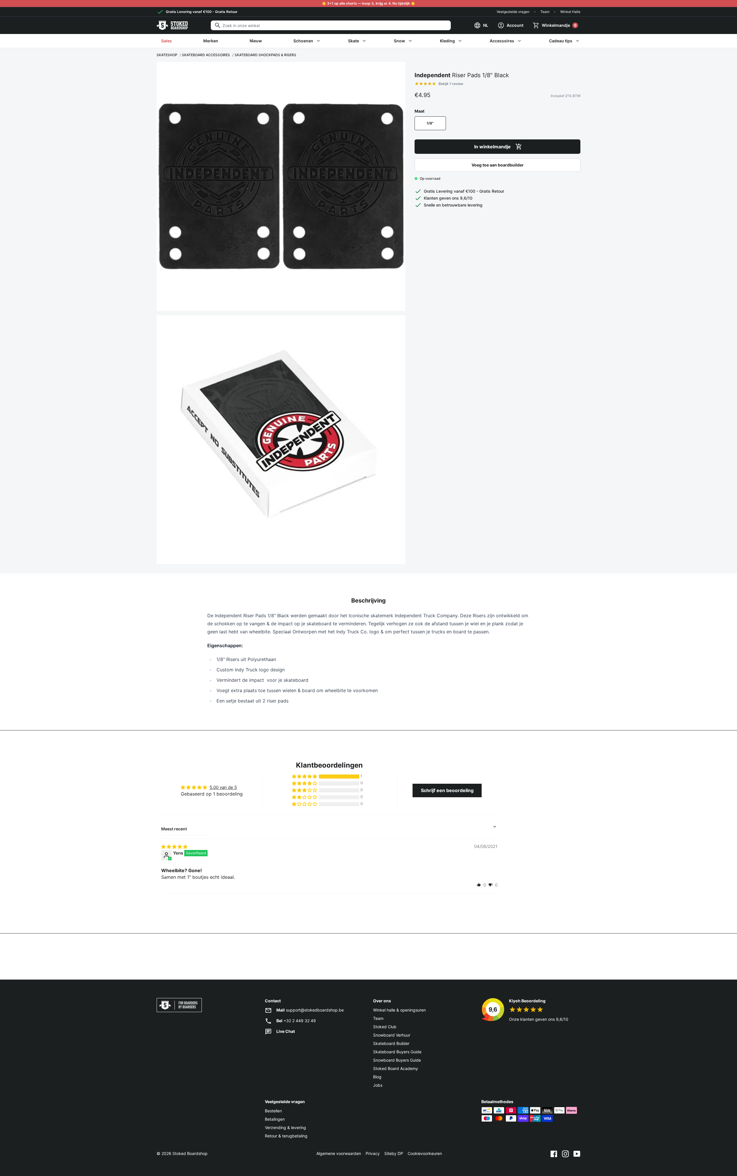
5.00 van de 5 (223, 787)
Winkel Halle (570, 12)
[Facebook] (553, 1154)
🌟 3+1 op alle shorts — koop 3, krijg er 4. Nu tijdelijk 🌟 (368, 3)
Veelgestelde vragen (513, 12)
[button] (305, 776)
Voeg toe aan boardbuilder (498, 164)
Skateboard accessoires (206, 55)
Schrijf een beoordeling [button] (447, 790)
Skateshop (167, 55)
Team (544, 12)
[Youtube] (576, 1154)
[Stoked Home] (172, 25)
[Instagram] (565, 1154)
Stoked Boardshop (190, 1153)
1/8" (430, 123)
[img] (174, 846)
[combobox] (331, 25)
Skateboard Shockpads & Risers (265, 55)
